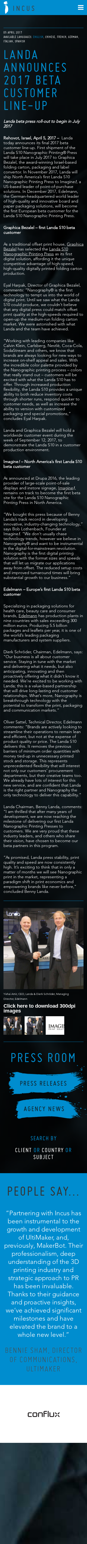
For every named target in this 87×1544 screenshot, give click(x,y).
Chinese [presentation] (50, 37)
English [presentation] (38, 37)
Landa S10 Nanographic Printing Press (35, 251)
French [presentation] (61, 37)
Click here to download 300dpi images (39, 1008)
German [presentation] (73, 37)
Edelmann (28, 615)
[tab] (38, 37)
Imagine (65, 488)
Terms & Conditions (52, 1520)
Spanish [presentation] (20, 41)
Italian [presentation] (8, 41)
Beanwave (66, 1523)
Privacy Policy (31, 1520)
